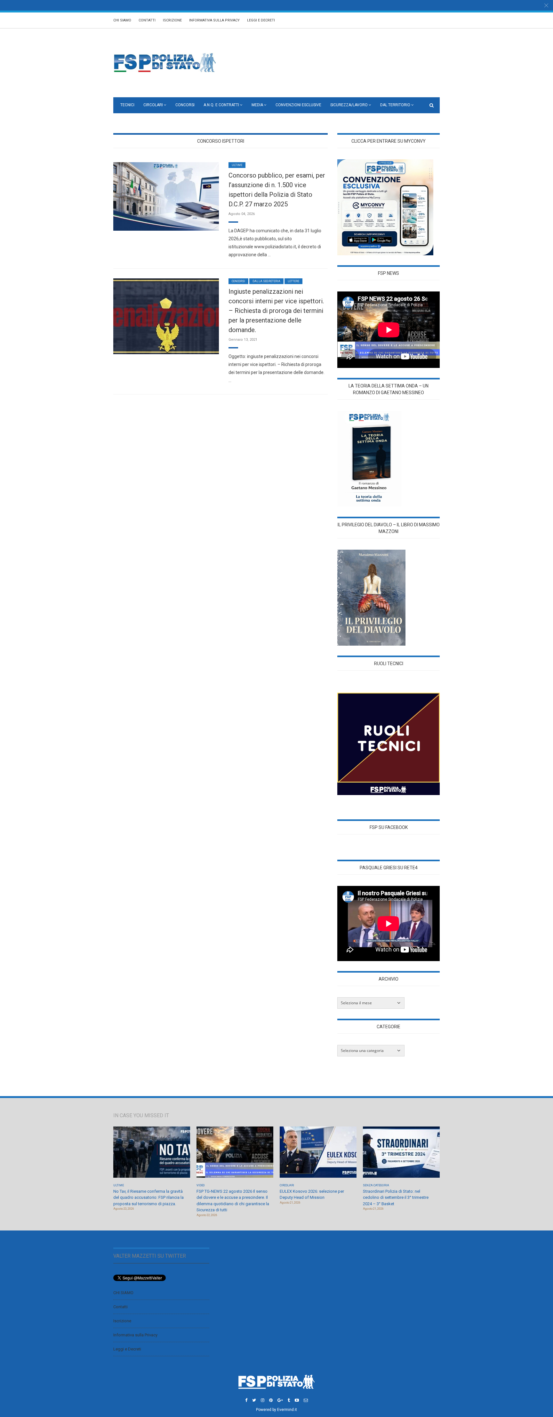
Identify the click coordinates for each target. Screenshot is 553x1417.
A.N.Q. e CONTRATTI (221, 105)
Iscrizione (172, 20)
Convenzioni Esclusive (298, 105)
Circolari (153, 105)
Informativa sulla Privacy (214, 20)
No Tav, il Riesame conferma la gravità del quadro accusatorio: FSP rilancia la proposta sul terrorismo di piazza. (148, 1197)
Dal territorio (395, 105)
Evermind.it (287, 1409)
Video (200, 1185)
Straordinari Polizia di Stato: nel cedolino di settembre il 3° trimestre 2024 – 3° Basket (396, 1197)
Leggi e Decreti (261, 20)
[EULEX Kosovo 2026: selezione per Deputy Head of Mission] (318, 1153)
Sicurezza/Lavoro (349, 105)
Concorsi (185, 105)
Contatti (147, 20)
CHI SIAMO (122, 20)
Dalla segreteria (266, 281)
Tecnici (127, 105)
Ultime (237, 165)
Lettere (293, 281)
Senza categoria (376, 1185)
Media (257, 105)
